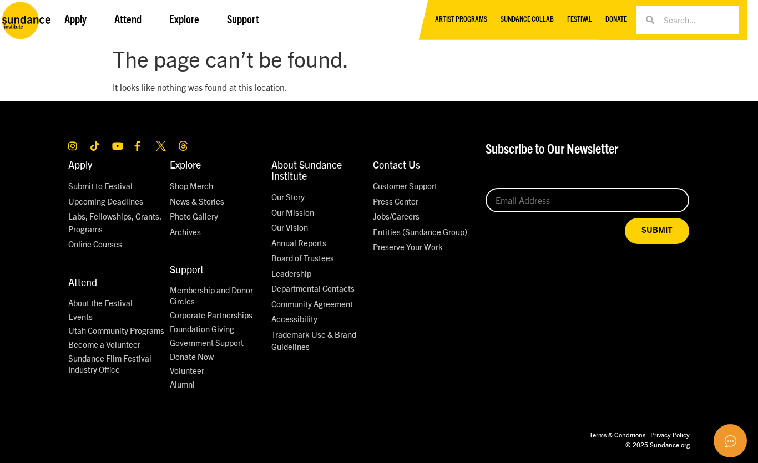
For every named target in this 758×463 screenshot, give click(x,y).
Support (187, 269)
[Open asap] (730, 440)
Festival (579, 19)
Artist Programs (461, 19)
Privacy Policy (670, 434)
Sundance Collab (527, 19)
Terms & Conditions (617, 434)
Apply (80, 164)
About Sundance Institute (306, 170)
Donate (616, 19)
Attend (82, 282)
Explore (185, 164)
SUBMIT (657, 230)
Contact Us (396, 164)
